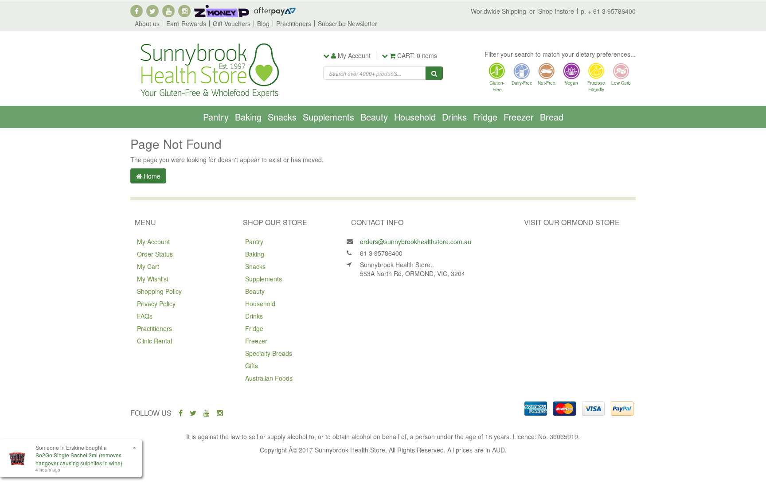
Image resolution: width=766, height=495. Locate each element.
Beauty (374, 116)
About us (147, 23)
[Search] (434, 73)
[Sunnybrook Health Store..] (208, 69)
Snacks (282, 116)
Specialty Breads (268, 353)
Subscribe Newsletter (347, 23)
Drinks (454, 116)
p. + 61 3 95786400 (608, 11)
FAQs (144, 316)
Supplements (328, 116)
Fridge (485, 116)
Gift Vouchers (231, 23)
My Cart (148, 266)
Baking (248, 116)
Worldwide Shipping (498, 11)
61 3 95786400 (381, 253)
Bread (551, 116)
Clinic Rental (154, 340)
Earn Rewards (186, 23)
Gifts (251, 365)
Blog (263, 23)
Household (415, 116)
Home (151, 175)
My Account (153, 241)
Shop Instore (556, 11)
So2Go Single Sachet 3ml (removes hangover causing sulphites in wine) (78, 458)
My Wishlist (152, 278)
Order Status (155, 253)
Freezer (519, 116)
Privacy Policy (156, 303)
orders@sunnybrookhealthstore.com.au (415, 241)
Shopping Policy (159, 291)
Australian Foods (269, 378)
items (417, 55)
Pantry (216, 116)
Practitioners (293, 23)
